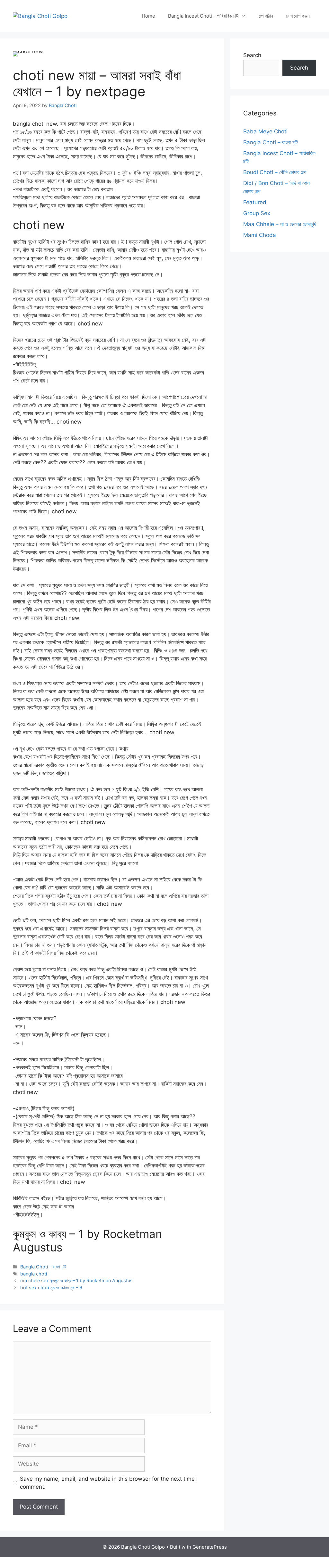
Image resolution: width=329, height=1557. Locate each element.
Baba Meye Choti (265, 131)
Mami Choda (259, 235)
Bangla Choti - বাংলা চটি (43, 1266)
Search (252, 55)
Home (148, 16)
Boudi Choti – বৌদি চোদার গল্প (274, 172)
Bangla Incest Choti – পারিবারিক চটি (203, 16)
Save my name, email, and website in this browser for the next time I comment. (109, 1483)
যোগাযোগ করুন (298, 16)
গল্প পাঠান (266, 16)
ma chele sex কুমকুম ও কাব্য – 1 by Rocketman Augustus (76, 1280)
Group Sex (256, 213)
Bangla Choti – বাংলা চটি (270, 142)
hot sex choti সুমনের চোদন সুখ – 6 (51, 1287)
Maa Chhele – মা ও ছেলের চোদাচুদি (279, 224)
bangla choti (33, 1273)
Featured (254, 202)
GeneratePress (209, 1547)
